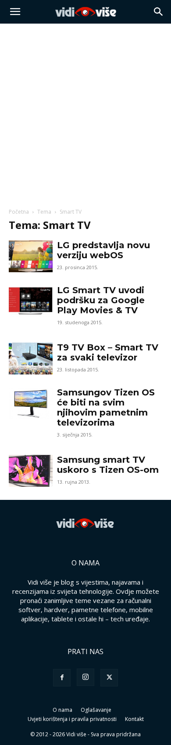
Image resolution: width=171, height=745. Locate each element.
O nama (62, 710)
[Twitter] (109, 677)
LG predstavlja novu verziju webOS (103, 250)
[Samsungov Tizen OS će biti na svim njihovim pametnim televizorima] (31, 403)
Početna (19, 211)
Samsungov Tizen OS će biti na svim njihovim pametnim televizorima (106, 407)
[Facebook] (62, 677)
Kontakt (134, 719)
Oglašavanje (96, 710)
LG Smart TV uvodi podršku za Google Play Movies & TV (101, 300)
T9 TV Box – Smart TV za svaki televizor (107, 352)
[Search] (158, 12)
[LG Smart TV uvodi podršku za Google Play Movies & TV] (31, 301)
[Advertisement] (85, 113)
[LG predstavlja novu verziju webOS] (31, 256)
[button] (15, 12)
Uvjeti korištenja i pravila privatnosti (72, 719)
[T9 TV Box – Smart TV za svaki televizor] (31, 358)
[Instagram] (85, 677)
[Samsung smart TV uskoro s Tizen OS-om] (31, 471)
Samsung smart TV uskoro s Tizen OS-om (108, 464)
